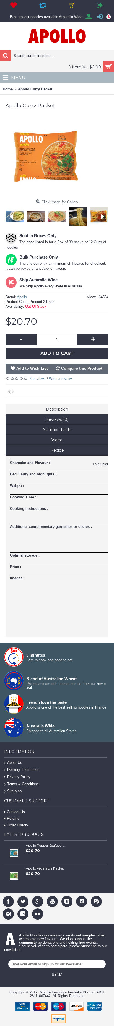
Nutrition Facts (57, 429)
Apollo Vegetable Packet (45, 868)
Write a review (60, 379)
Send (57, 974)
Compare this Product (81, 368)
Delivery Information (23, 770)
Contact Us (16, 812)
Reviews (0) (57, 419)
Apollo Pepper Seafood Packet (45, 845)
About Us (14, 763)
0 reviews (38, 379)
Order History (17, 825)
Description (57, 409)
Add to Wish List (32, 368)
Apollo (22, 297)
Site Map (14, 791)
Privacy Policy (18, 777)
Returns (13, 818)
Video (57, 440)
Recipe (57, 450)
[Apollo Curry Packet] (37, 215)
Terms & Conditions (23, 784)
